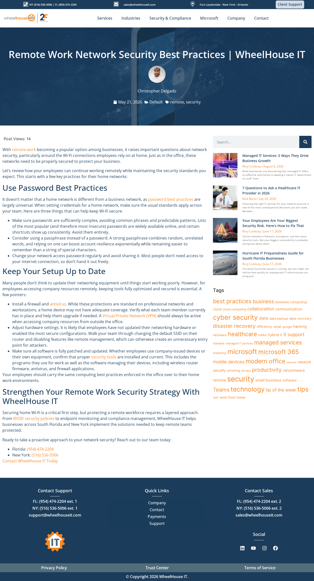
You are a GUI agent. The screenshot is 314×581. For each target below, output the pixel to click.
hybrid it (275, 334)
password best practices (170, 199)
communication (288, 309)
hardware (220, 335)
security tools (103, 357)
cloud (217, 309)
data (263, 318)
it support (294, 334)
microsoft (242, 351)
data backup (278, 318)
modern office (265, 361)
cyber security (235, 317)
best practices (232, 301)
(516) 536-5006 (45, 455)
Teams (221, 389)
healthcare (242, 334)
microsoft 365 (278, 351)
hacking (300, 326)
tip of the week (281, 389)
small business (268, 380)
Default (156, 102)
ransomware (294, 370)
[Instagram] (264, 548)
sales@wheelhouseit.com (140, 4)
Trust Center (157, 567)
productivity (267, 369)
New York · (229, 4)
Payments (157, 516)
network (292, 362)
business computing (291, 302)
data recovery (300, 318)
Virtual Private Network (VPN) (129, 315)
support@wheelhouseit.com (55, 515)
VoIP (215, 397)
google (287, 326)
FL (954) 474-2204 (66, 4)
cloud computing (234, 309)
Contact (157, 509)
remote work (24, 149)
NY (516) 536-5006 (40, 4)
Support (157, 523)
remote (177, 102)
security (193, 102)
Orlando (242, 4)
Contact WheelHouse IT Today (30, 461)
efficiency (265, 326)
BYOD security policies (33, 418)
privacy (246, 370)
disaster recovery (234, 326)
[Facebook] (275, 548)
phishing (233, 370)
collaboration (260, 308)
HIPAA (262, 335)
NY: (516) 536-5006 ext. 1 (55, 508)
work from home (232, 397)
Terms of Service (259, 567)
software (290, 380)
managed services (278, 342)
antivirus (58, 304)
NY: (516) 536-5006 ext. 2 (259, 508)
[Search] (305, 142)
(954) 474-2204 (40, 449)
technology (248, 389)
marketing (219, 353)
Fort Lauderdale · (211, 4)
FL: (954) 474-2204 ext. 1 (55, 501)
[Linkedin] (242, 548)
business (263, 301)
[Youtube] (253, 548)
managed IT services (239, 343)
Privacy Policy (54, 567)
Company (157, 502)
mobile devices (228, 361)
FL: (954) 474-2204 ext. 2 (259, 501)
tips (303, 389)
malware (218, 343)
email (277, 326)
